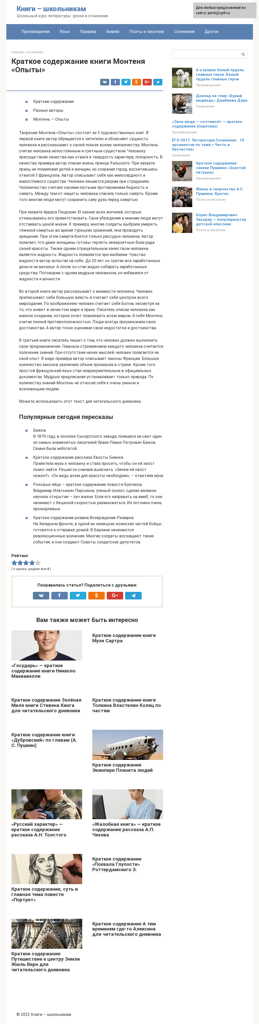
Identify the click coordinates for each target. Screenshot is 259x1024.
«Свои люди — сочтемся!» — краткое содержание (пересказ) (207, 124)
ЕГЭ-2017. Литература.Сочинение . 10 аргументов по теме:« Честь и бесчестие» (208, 145)
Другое (212, 31)
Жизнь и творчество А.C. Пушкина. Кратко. (220, 191)
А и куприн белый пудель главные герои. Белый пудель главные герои (220, 74)
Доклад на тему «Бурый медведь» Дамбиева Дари (221, 98)
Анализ (112, 31)
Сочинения (184, 31)
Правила (88, 31)
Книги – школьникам (51, 9)
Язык (65, 31)
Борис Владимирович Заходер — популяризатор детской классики (221, 219)
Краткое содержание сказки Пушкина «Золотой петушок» (221, 168)
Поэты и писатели (147, 31)
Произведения (35, 31)
